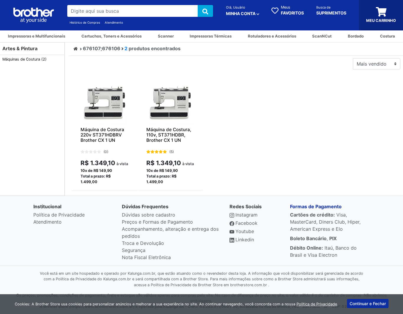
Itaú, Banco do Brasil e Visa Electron (323, 251)
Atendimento (114, 22)
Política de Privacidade (59, 215)
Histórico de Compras (85, 22)
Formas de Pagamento (316, 206)
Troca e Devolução (143, 243)
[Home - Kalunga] (75, 48)
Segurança (133, 250)
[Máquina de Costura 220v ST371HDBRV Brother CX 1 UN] (104, 102)
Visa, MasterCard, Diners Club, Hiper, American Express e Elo (325, 222)
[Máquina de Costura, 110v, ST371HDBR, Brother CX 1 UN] (170, 102)
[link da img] (33, 15)
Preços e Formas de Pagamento (157, 222)
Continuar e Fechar (368, 303)
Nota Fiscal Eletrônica (146, 257)
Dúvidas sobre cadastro (148, 215)
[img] (205, 11)
